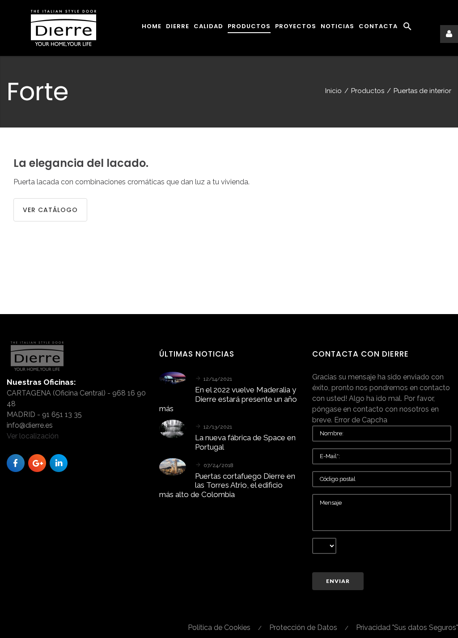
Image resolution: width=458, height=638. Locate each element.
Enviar (338, 581)
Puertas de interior (422, 91)
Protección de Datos (303, 627)
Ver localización (33, 436)
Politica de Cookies (219, 627)
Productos (367, 91)
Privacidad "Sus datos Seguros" (407, 627)
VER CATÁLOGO (50, 209)
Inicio (333, 91)
